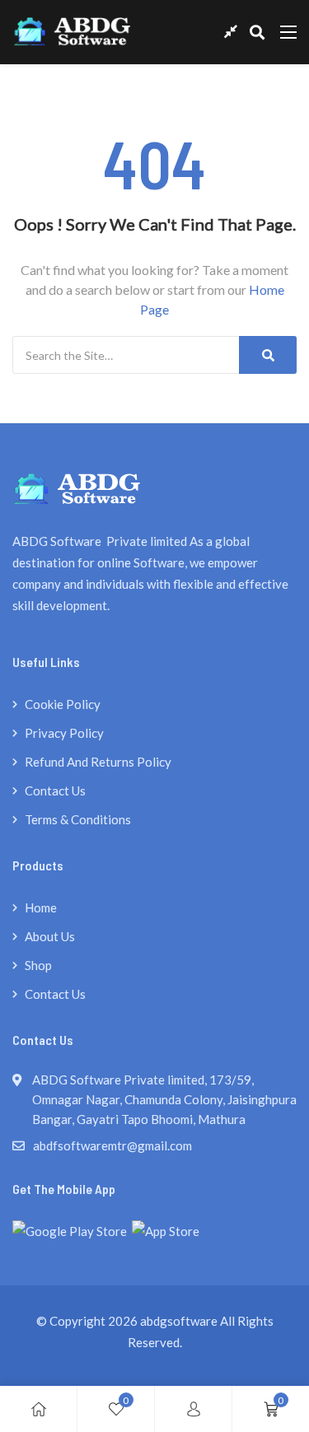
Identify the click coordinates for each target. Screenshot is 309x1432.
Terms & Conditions (78, 819)
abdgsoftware (179, 1320)
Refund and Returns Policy (98, 761)
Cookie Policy (63, 704)
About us (50, 936)
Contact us (55, 790)
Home (41, 907)
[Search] (268, 355)
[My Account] (194, 1409)
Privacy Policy (64, 732)
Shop (38, 965)
